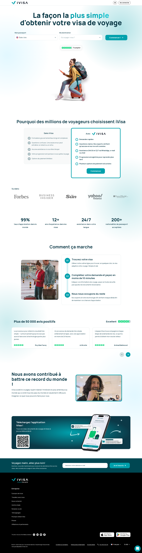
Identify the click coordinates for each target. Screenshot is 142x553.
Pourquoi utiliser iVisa (18, 517)
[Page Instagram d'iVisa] (34, 534)
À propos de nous (17, 493)
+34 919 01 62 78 (103, 544)
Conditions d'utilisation (62, 544)
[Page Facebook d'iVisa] (44, 534)
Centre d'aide (16, 505)
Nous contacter (17, 501)
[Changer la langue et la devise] (115, 2)
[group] (30, 337)
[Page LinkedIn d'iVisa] (37, 534)
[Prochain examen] (128, 354)
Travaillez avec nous (18, 497)
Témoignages (16, 513)
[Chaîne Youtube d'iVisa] (41, 534)
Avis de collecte (91, 544)
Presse (14, 520)
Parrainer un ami (17, 509)
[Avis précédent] (122, 354)
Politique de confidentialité (78, 544)
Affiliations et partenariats (20, 524)
